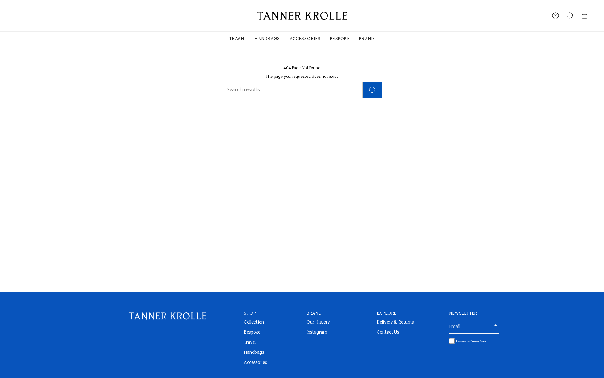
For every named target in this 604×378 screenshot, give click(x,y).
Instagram (316, 332)
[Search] (372, 90)
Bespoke (252, 332)
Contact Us (388, 332)
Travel (250, 343)
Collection (254, 322)
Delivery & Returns (395, 322)
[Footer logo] (167, 316)
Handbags (254, 353)
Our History (318, 322)
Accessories (255, 363)
